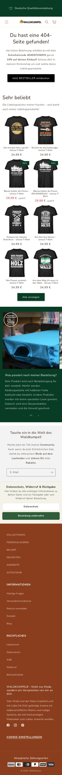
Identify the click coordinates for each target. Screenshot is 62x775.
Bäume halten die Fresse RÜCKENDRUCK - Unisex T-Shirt (45, 194)
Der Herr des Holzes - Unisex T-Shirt (45, 238)
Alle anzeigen (31, 297)
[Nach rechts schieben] (38, 415)
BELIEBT (11, 549)
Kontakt (11, 616)
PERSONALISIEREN (18, 542)
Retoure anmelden (17, 608)
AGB (9, 659)
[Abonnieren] (51, 472)
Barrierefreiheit (15, 674)
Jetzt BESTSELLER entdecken (31, 78)
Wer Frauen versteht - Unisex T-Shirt (16, 281)
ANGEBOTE (13, 564)
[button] (6, 22)
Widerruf (12, 667)
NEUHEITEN (13, 557)
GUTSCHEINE (14, 572)
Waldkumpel (35, 770)
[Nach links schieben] (23, 415)
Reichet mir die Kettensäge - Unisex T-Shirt (45, 149)
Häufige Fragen (15, 593)
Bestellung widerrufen (31, 515)
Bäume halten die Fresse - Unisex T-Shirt (16, 192)
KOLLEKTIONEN (16, 534)
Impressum (13, 644)
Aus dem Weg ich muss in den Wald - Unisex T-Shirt (45, 281)
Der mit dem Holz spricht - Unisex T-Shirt (17, 149)
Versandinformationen (19, 601)
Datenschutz (31, 506)
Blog (9, 623)
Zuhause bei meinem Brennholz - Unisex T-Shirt (16, 238)
